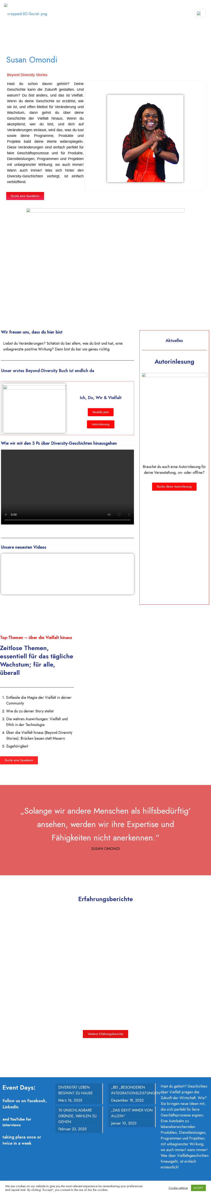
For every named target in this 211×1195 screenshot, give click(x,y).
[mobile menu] (182, 13)
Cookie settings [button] (178, 1188)
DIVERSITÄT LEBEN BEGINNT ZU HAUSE (75, 1090)
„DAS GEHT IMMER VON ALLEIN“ (132, 1113)
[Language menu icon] (200, 13)
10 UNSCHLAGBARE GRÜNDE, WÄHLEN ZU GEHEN (77, 1116)
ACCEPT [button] (198, 1188)
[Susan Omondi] (25, 13)
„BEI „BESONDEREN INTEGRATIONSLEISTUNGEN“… (132, 1090)
